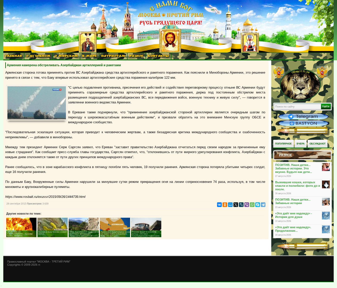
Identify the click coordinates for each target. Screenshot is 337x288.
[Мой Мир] (230, 204)
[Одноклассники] (225, 204)
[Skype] (257, 204)
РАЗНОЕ (136, 56)
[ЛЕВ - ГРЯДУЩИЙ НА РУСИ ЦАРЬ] (300, 100)
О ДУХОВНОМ (38, 56)
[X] (235, 204)
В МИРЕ (89, 56)
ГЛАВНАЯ (13, 56)
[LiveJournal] (241, 204)
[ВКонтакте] (219, 204)
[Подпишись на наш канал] (303, 119)
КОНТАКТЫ (158, 56)
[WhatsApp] (252, 204)
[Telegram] (263, 204)
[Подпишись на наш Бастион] (303, 125)
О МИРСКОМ (66, 56)
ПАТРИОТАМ (113, 56)
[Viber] (246, 204)
